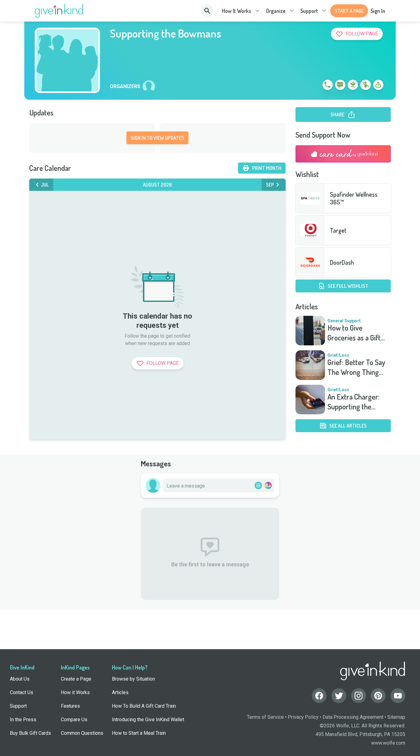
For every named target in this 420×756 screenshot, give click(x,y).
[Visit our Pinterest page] (378, 695)
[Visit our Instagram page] (358, 695)
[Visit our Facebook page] (319, 695)
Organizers (125, 86)
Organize (276, 10)
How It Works (236, 10)
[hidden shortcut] (313, 86)
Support (309, 10)
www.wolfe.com (388, 743)
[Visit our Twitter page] (338, 695)
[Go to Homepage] (59, 11)
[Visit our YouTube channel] (397, 695)
